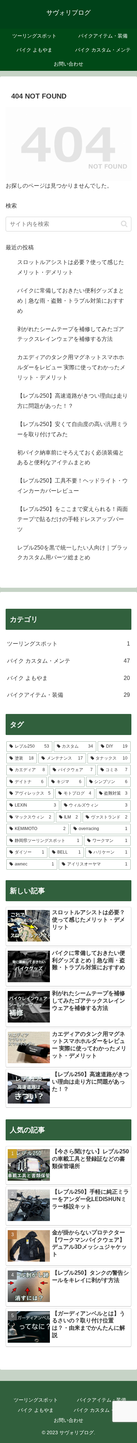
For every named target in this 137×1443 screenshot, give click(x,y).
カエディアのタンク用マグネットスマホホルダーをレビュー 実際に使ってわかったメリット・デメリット (71, 367)
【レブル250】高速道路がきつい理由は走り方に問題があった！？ (72, 401)
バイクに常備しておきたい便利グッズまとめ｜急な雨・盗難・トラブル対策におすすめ (70, 301)
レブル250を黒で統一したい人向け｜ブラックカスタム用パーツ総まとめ (72, 553)
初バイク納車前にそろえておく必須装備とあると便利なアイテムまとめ (70, 458)
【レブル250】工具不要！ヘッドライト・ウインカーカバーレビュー (72, 486)
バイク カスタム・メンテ (101, 1410)
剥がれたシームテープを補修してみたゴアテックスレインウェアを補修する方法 (70, 334)
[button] (124, 224)
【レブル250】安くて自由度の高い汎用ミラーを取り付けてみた (72, 429)
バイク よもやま (36, 1410)
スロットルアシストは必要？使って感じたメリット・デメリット (70, 267)
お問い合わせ (68, 1420)
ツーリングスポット (36, 1400)
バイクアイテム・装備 (101, 1400)
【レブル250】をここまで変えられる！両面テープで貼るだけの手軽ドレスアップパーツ (72, 519)
